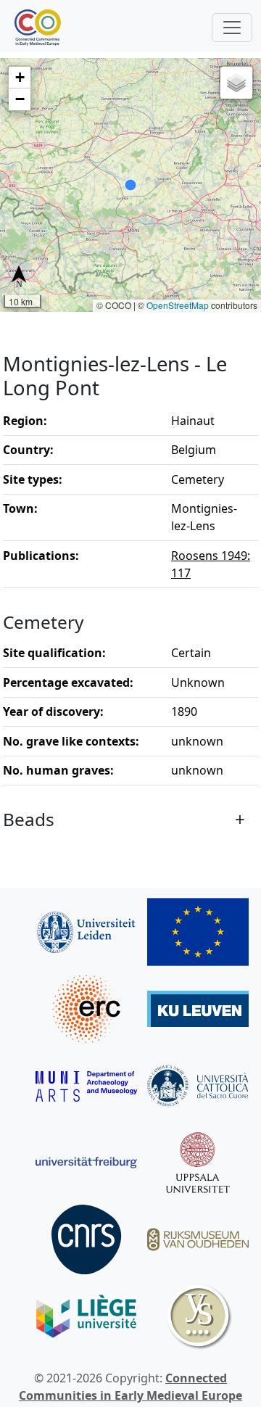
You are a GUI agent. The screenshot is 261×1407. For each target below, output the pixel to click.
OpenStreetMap (177, 305)
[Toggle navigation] (232, 27)
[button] (19, 77)
